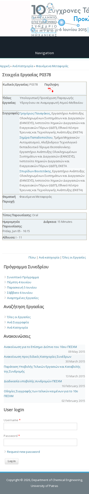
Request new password (23, 452)
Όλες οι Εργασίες (74, 257)
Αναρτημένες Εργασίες (23, 298)
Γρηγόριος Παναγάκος (35, 113)
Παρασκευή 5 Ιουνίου (22, 287)
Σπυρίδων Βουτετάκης (35, 171)
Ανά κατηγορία (49, 257)
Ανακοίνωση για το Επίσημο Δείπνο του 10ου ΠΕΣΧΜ (40, 347)
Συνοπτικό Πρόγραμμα (23, 277)
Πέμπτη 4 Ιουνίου (19, 282)
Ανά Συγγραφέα (18, 322)
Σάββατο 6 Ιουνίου (20, 293)
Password (12, 436)
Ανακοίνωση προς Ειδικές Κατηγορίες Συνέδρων (37, 357)
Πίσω (32, 257)
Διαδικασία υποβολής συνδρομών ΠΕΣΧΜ (33, 381)
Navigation (44, 53)
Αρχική (5, 66)
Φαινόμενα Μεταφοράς (52, 66)
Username (12, 420)
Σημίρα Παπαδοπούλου (36, 137)
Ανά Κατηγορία (22, 66)
